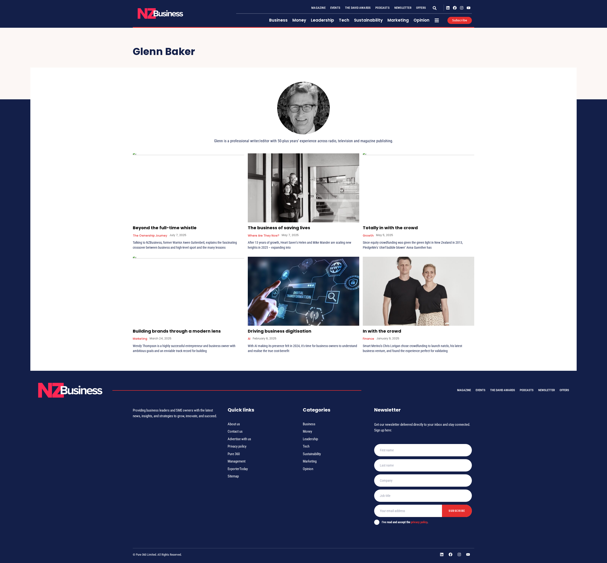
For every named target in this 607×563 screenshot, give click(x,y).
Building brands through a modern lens (177, 331)
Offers (421, 7)
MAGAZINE (464, 390)
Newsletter (402, 7)
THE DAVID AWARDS (502, 390)
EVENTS (480, 390)
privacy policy (419, 522)
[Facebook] (454, 8)
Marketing (140, 339)
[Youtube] (468, 8)
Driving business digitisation (279, 331)
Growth (368, 235)
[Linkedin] (448, 8)
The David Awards (358, 7)
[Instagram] (461, 8)
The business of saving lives (279, 228)
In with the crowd (382, 331)
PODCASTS (526, 390)
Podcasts (382, 7)
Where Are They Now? (263, 235)
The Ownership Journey (150, 235)
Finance (368, 339)
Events (335, 7)
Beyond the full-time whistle (165, 228)
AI (249, 339)
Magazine (318, 7)
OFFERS (564, 390)
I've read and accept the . (405, 522)
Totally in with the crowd (390, 228)
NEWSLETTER (546, 390)
